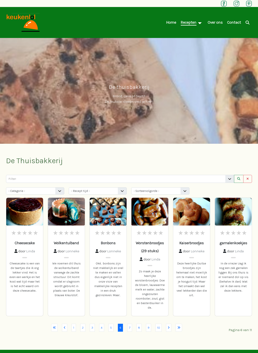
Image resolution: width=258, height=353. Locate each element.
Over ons (215, 22)
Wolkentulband (66, 243)
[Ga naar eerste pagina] (54, 328)
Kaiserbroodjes (191, 243)
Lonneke (72, 251)
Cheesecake (25, 243)
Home (171, 22)
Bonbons (108, 243)
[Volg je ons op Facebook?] (222, 3)
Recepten (188, 22)
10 (158, 327)
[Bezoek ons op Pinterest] (247, 3)
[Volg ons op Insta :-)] (234, 3)
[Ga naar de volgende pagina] (168, 328)
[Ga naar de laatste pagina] (179, 328)
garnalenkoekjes (233, 243)
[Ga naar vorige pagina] (64, 328)
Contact (234, 22)
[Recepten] (199, 22)
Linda (30, 251)
